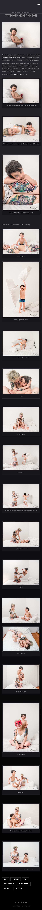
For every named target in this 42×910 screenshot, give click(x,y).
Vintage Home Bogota (19, 74)
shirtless (18, 888)
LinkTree (24, 902)
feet (25, 879)
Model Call (16, 906)
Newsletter (26, 906)
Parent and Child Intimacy (21, 12)
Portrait (7, 888)
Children (16, 879)
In (18, 902)
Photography (23, 884)
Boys (5, 879)
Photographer (9, 884)
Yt (15, 902)
